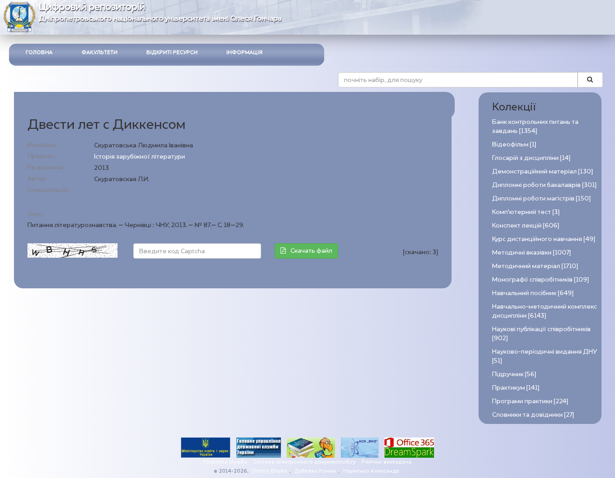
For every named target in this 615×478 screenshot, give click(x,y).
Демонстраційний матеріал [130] (542, 171)
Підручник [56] (514, 374)
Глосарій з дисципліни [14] (531, 158)
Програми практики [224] (530, 401)
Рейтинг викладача (387, 462)
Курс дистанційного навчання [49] (543, 239)
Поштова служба (225, 462)
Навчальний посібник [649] (533, 293)
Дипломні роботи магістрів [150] (541, 198)
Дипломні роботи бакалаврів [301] (544, 185)
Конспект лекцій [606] (525, 225)
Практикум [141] (515, 387)
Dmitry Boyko (269, 471)
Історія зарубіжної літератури (139, 156)
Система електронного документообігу (304, 462)
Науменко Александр (371, 471)
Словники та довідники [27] (533, 414)
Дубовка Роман (315, 471)
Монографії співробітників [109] (540, 279)
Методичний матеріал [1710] (535, 266)
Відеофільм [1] (514, 144)
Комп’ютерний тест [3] (526, 212)
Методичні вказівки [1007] (531, 252)
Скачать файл (311, 250)
